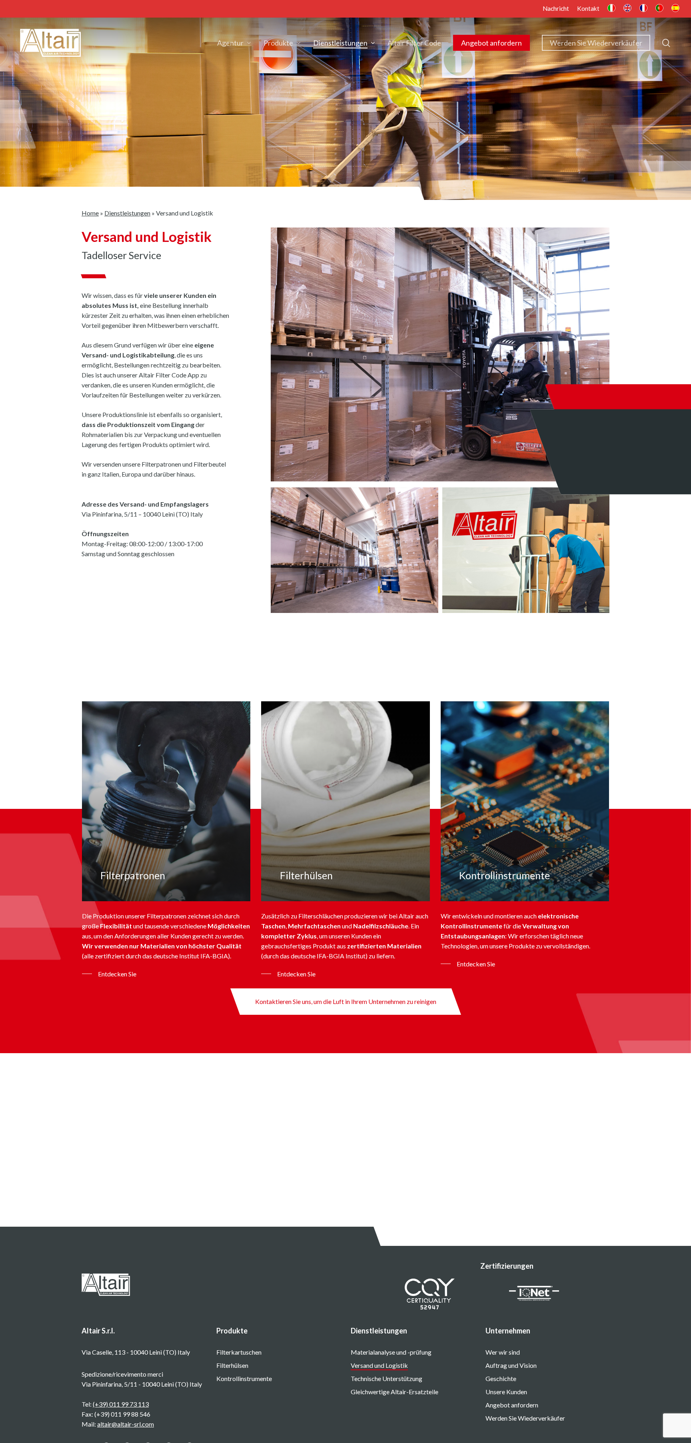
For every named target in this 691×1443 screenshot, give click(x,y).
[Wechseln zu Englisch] (627, 9)
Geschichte (500, 1378)
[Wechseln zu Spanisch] (675, 9)
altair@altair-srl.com (125, 1424)
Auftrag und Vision (511, 1365)
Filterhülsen (232, 1365)
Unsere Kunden (506, 1391)
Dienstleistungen (127, 213)
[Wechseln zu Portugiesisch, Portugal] (659, 9)
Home (90, 213)
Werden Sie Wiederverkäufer (525, 1418)
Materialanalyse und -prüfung (391, 1352)
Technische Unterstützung (386, 1378)
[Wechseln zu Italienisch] (611, 9)
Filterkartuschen (239, 1352)
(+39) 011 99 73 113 (121, 1404)
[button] (109, 974)
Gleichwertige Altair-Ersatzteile (394, 1391)
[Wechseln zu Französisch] (643, 9)
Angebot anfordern (511, 1405)
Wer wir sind (502, 1352)
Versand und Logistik (379, 1365)
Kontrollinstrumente (244, 1378)
